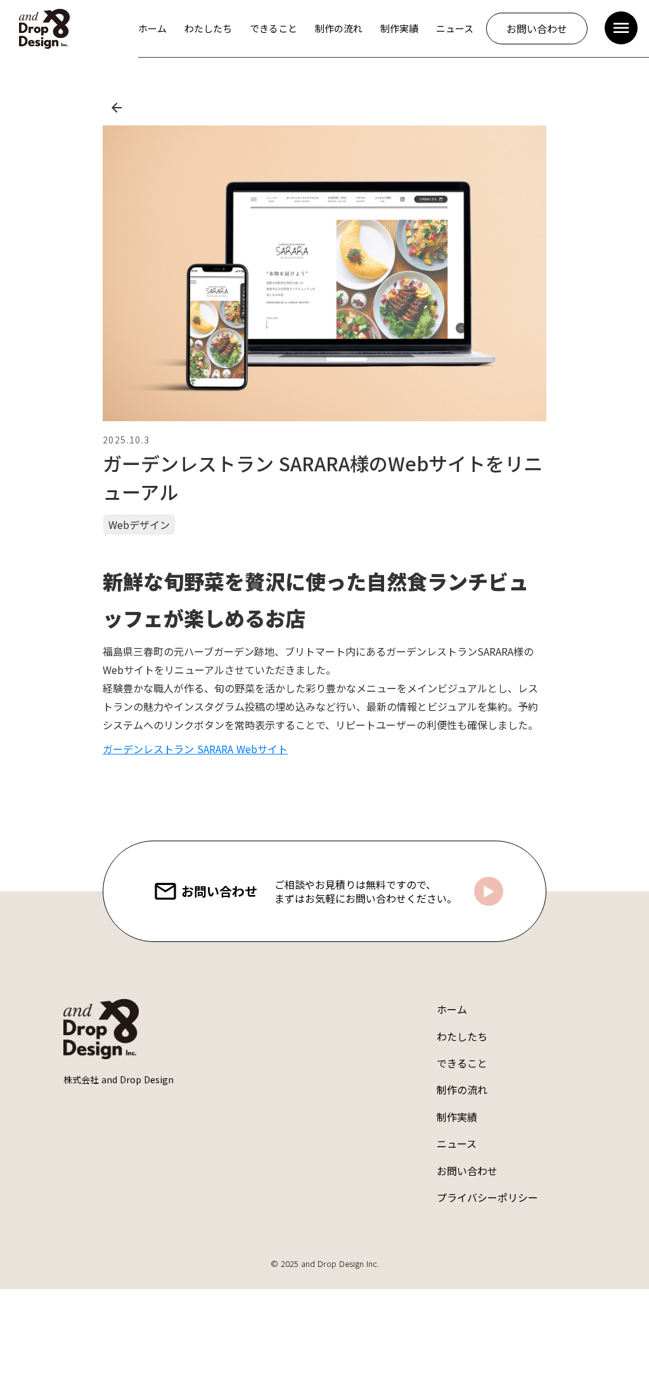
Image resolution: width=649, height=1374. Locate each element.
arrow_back (116, 107)
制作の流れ (462, 1089)
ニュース (457, 1143)
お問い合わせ (467, 1170)
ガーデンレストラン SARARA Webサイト (195, 748)
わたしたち (462, 1036)
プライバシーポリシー (487, 1197)
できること (462, 1063)
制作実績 (457, 1116)
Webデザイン (139, 524)
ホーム (452, 1009)
